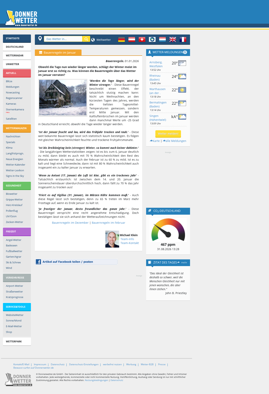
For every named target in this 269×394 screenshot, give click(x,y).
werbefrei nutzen (112, 364)
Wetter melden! (168, 133)
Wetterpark (14, 341)
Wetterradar (14, 55)
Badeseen (11, 245)
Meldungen (12, 86)
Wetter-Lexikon (15, 170)
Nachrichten (13, 136)
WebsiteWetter (14, 315)
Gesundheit (13, 185)
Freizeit (11, 231)
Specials (10, 142)
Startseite (12, 38)
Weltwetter (103, 40)
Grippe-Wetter (14, 199)
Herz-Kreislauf (14, 205)
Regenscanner (14, 98)
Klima (9, 147)
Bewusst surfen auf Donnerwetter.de (33, 367)
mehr (184, 262)
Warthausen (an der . (157, 91)
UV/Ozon (11, 216)
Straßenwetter (14, 291)
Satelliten (11, 118)
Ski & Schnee (13, 262)
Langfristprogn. (15, 153)
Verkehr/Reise (15, 277)
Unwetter (12, 64)
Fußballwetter (14, 251)
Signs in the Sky (15, 176)
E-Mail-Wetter (14, 326)
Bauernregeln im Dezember (70, 222)
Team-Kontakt (130, 243)
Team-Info (127, 239)
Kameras (11, 103)
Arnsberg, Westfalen (156, 64)
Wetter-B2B (147, 364)
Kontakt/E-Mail (21, 364)
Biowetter (11, 194)
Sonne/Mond (13, 320)
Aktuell (11, 73)
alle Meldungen (176, 141)
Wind (9, 268)
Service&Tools (15, 306)
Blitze (9, 81)
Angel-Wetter (13, 240)
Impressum (40, 364)
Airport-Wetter (14, 286)
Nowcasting (13, 92)
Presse (162, 364)
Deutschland (15, 46)
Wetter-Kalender (15, 164)
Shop (9, 332)
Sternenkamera (15, 111)
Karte (156, 141)
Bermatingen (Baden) (158, 104)
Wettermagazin (16, 128)
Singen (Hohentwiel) (157, 118)
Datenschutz (58, 364)
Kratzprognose (14, 297)
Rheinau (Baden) (154, 77)
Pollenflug (12, 210)
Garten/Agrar (13, 256)
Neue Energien (14, 159)
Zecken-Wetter (14, 222)
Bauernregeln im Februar (108, 222)
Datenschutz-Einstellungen (83, 364)
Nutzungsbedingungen (96, 380)
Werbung (131, 364)
